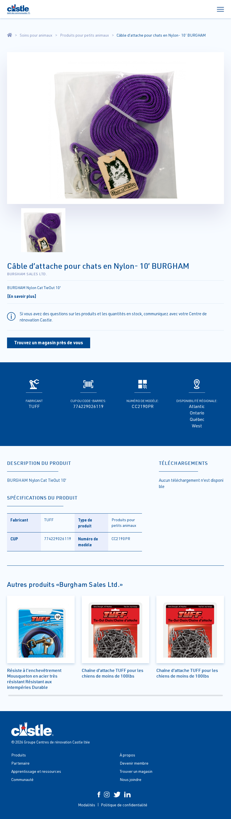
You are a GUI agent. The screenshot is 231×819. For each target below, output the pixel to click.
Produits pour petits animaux (84, 35)
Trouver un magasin (136, 771)
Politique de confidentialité (124, 804)
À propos (127, 755)
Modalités (86, 804)
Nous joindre (130, 779)
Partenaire (20, 763)
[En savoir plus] (21, 296)
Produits (18, 755)
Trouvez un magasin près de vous (48, 342)
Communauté (22, 779)
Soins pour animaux (36, 35)
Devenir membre (134, 763)
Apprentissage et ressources (36, 771)
